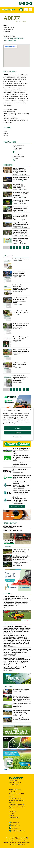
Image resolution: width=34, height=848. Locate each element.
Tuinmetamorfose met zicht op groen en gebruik (20, 311)
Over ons (12, 792)
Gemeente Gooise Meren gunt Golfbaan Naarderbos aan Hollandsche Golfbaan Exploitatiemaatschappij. (15, 603)
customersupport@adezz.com (14, 38)
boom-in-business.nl (23, 842)
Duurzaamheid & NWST (16, 794)
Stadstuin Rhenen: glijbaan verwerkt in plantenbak (21, 178)
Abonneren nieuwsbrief (16, 800)
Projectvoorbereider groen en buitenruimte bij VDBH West (22, 476)
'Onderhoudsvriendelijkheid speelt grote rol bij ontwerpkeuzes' (21, 338)
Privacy (11, 813)
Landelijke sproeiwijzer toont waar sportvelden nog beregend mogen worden (21, 712)
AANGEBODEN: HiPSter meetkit (12, 526)
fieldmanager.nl (11, 838)
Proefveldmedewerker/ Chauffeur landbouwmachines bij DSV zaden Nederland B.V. (21, 484)
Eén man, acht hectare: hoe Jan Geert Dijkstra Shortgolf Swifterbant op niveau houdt (21, 697)
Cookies (11, 815)
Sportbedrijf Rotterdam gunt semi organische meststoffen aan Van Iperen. (15, 597)
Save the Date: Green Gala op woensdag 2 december (21, 556)
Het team (12, 802)
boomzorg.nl (22, 840)
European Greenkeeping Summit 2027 (20, 563)
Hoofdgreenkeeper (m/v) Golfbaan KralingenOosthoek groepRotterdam (21, 457)
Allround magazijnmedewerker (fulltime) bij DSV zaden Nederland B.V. (20, 499)
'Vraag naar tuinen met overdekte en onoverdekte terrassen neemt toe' (21, 351)
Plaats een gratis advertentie (12, 530)
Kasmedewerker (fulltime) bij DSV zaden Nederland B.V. (21, 491)
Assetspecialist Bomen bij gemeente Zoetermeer (20, 463)
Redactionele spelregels (16, 804)
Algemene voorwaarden (16, 807)
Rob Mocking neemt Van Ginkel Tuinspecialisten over (20, 364)
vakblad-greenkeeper (18, 831)
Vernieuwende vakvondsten (21, 259)
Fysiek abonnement (15, 789)
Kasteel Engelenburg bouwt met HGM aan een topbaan (21, 718)
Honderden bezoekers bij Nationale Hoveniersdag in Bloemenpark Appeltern (21, 232)
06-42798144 (15, 828)
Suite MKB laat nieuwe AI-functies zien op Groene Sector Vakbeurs (20, 208)
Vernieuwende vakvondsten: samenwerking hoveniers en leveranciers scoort (20, 287)
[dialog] (17, 424)
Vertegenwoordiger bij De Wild (20, 470)
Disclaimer (12, 809)
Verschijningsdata (14, 817)
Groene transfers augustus (21, 690)
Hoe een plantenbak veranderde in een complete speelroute (19, 273)
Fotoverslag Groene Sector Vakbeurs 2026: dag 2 (21, 201)
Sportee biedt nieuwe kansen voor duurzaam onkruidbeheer (22, 704)
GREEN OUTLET (10, 523)
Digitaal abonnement (15, 798)
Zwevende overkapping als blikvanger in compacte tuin (21, 216)
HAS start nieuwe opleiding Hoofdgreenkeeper (21, 550)
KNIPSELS (7, 623)
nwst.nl (22, 844)
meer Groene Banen (17, 507)
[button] (17, 437)
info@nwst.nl (15, 822)
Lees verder (17, 424)
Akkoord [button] (18, 428)
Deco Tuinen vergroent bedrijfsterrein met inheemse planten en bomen (20, 300)
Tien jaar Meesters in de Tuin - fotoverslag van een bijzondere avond (21, 224)
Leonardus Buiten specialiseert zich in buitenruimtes (19, 186)
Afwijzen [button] (18, 432)
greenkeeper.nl (22, 838)
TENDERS (7, 593)
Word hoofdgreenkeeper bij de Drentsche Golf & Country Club (21, 450)
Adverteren (12, 811)
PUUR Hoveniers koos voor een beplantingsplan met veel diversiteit (21, 325)
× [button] (30, 410)
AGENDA (7, 546)
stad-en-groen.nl (12, 840)
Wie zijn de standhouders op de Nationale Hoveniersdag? (20, 240)
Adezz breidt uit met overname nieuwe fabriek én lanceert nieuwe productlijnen (20, 378)
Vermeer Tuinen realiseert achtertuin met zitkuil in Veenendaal (21, 193)
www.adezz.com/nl (11, 40)
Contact (11, 796)
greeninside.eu (14, 844)
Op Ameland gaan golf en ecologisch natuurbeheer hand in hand (14, 667)
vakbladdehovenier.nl (9, 842)
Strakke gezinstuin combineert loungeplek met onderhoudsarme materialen (20, 170)
